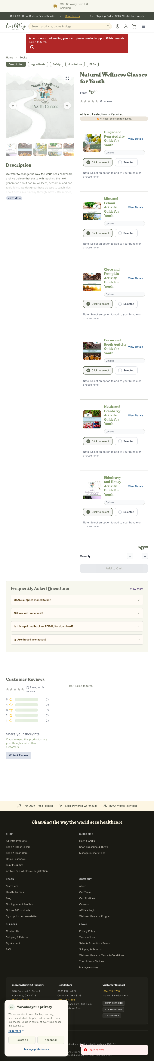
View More (14, 198)
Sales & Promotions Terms (94, 943)
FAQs (92, 64)
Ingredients (38, 64)
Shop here (72, 16)
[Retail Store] (117, 26)
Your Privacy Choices (91, 961)
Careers (84, 904)
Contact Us (12, 931)
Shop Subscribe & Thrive (93, 846)
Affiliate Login (87, 910)
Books (23, 57)
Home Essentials (16, 858)
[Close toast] (82, 1046)
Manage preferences (36, 1049)
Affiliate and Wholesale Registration (27, 871)
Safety (57, 64)
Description (15, 64)
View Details (136, 139)
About (82, 886)
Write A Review (18, 755)
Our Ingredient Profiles (19, 904)
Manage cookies (88, 967)
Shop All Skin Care (17, 852)
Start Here (12, 886)
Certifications (87, 898)
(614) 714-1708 (20, 999)
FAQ (8, 949)
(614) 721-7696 (66, 999)
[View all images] (67, 78)
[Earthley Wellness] (16, 26)
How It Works (87, 840)
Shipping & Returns (17, 937)
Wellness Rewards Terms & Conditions (101, 955)
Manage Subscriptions (92, 852)
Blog (8, 898)
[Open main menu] (143, 26)
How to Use (75, 64)
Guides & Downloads (18, 910)
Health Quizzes (15, 892)
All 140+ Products (16, 840)
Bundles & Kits (14, 864)
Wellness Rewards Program (95, 916)
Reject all (22, 1039)
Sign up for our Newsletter (22, 916)
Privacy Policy (87, 931)
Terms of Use (87, 937)
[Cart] (134, 26)
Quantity (85, 556)
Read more (14, 1030)
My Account (13, 943)
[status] (114, 1050)
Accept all (51, 1039)
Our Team (85, 892)
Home (9, 57)
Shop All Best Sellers (18, 846)
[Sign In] (125, 26)
